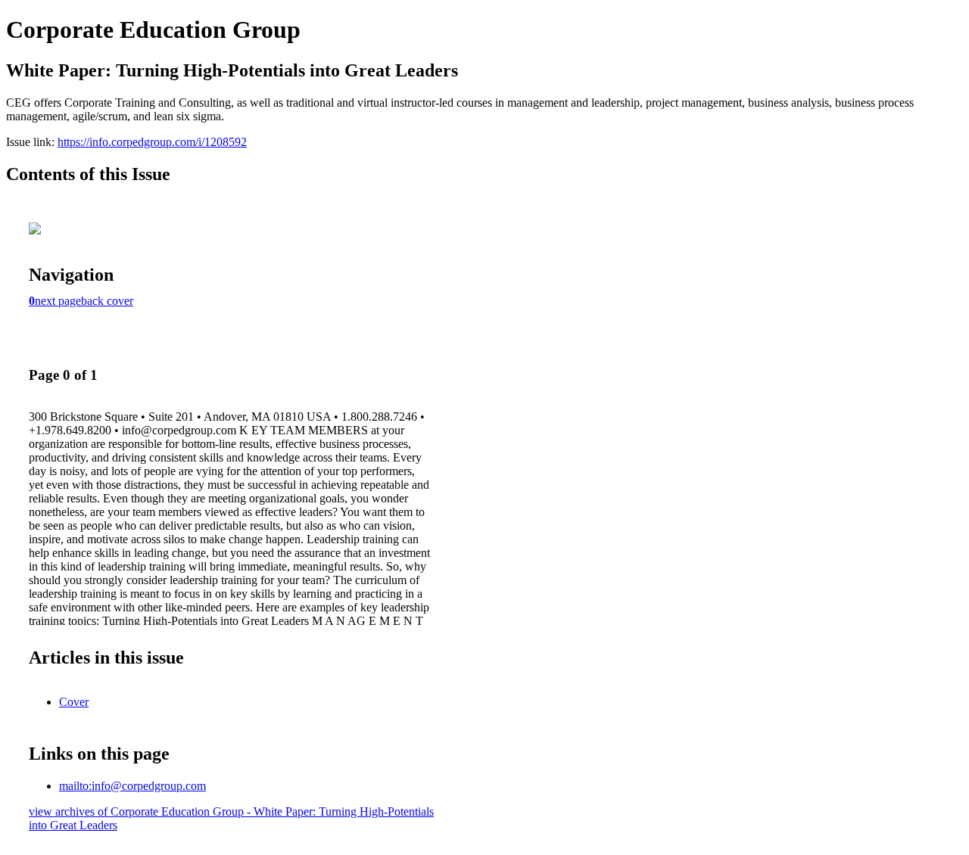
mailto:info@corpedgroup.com (132, 785)
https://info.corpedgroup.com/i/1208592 (152, 141)
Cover (74, 701)
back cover (107, 300)
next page (58, 300)
